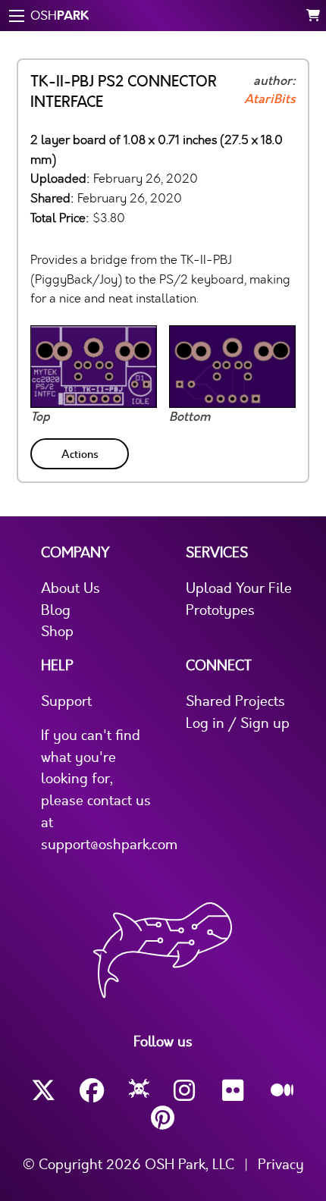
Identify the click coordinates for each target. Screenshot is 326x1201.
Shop (57, 631)
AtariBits (270, 99)
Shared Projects (235, 701)
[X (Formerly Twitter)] (43, 1090)
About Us (70, 588)
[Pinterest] (163, 1117)
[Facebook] (92, 1090)
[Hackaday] (139, 1091)
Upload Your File (239, 588)
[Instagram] (186, 1090)
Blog (56, 610)
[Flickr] (234, 1090)
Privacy (281, 1165)
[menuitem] (81, 450)
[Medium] (283, 1091)
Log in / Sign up (238, 723)
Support (66, 701)
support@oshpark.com (109, 845)
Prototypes (220, 610)
